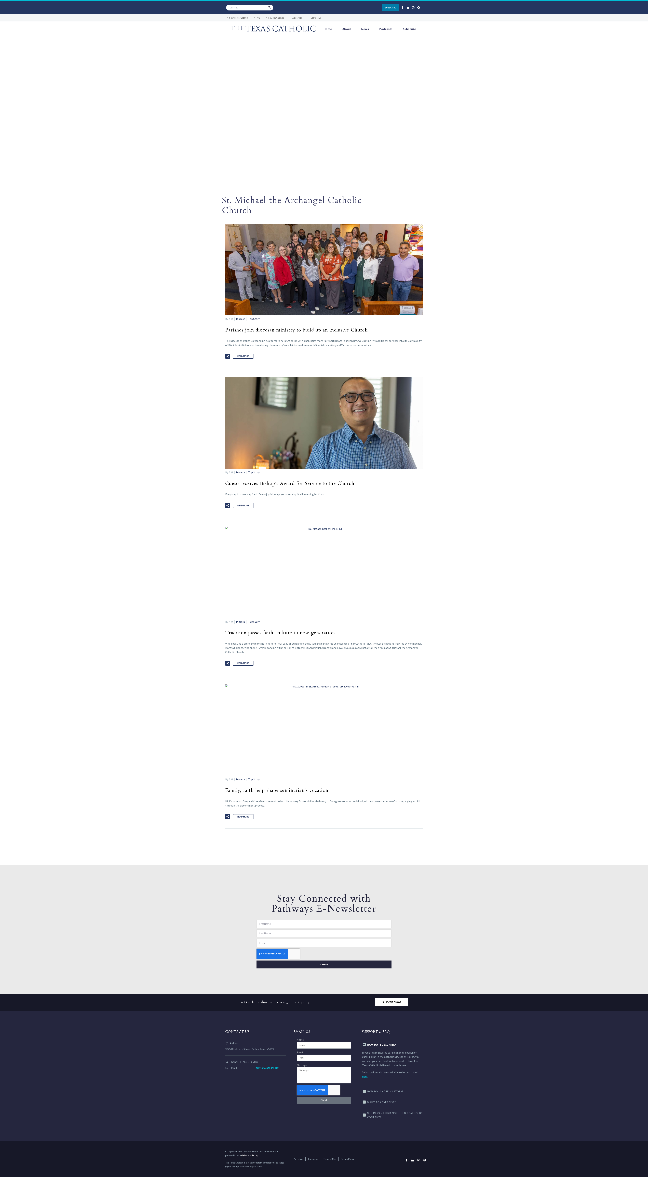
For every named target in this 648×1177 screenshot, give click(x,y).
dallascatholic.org (249, 1155)
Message (302, 1065)
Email (300, 1052)
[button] (269, 7)
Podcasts (385, 29)
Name (300, 1039)
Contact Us (315, 17)
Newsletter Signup (238, 17)
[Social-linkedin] (408, 7)
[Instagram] (413, 7)
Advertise (297, 17)
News (365, 29)
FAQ (258, 17)
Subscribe (409, 29)
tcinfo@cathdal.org (267, 1067)
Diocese (240, 319)
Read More (243, 356)
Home (328, 29)
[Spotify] (418, 7)
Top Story (254, 319)
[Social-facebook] (402, 7)
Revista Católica (276, 17)
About (346, 29)
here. (365, 1076)
